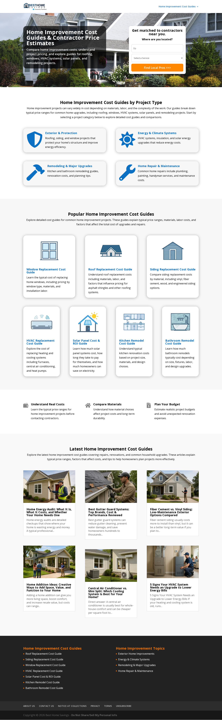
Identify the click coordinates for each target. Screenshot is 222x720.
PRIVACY (95, 705)
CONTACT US (46, 705)
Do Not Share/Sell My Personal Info (94, 715)
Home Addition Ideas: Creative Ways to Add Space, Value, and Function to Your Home (48, 587)
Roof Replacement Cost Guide (110, 269)
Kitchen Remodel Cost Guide (131, 342)
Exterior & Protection (61, 133)
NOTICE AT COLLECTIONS (72, 705)
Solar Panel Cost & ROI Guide (86, 342)
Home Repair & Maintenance (159, 166)
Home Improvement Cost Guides (177, 6)
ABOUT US (29, 705)
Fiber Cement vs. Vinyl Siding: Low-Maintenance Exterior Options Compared (171, 512)
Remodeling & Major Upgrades (69, 166)
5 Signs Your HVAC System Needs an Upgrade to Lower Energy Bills (170, 587)
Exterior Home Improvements (136, 653)
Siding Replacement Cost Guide (173, 269)
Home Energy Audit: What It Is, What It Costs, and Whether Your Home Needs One (49, 512)
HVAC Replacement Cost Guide (40, 342)
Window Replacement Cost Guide (46, 270)
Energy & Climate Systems (157, 133)
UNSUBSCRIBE (123, 705)
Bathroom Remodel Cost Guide (179, 342)
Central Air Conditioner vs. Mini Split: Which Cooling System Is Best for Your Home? (107, 592)
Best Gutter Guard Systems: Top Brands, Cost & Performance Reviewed (108, 512)
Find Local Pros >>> (157, 68)
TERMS (108, 705)
